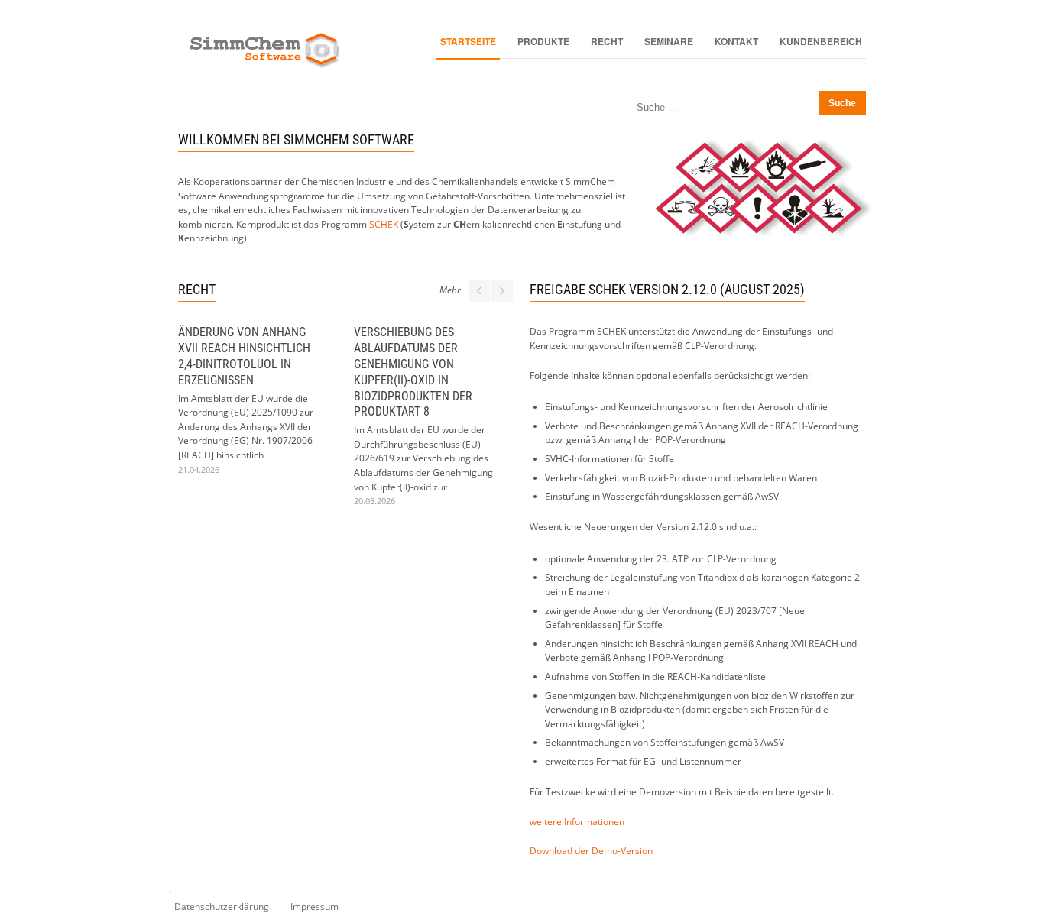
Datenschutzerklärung (221, 906)
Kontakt (736, 41)
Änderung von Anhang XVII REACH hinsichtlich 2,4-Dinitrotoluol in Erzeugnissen (244, 356)
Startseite (468, 41)
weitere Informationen (577, 821)
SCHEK (383, 224)
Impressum (314, 906)
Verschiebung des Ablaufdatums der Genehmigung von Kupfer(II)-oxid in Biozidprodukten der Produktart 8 (413, 372)
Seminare (668, 41)
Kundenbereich (821, 41)
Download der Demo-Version (591, 850)
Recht (607, 41)
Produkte (543, 41)
